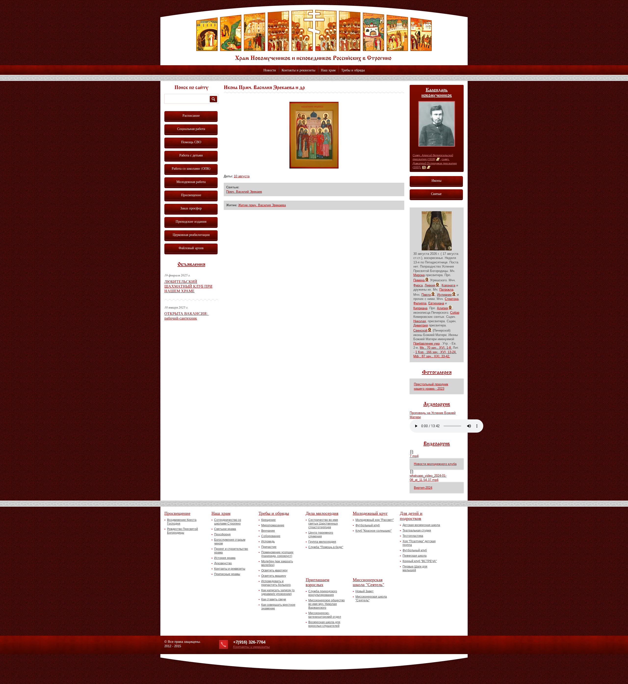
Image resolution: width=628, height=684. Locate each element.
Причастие (268, 547)
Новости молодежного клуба (435, 464)
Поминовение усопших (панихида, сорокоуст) (277, 554)
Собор (454, 312)
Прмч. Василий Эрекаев (244, 192)
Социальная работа (191, 128)
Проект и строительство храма (231, 550)
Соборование (270, 536)
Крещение (268, 520)
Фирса (418, 285)
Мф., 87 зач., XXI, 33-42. (431, 356)
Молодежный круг (370, 513)
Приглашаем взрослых (317, 582)
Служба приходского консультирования (322, 593)
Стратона (451, 299)
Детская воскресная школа (421, 525)
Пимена (419, 280)
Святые (436, 193)
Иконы (436, 180)
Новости (269, 70)
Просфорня (222, 534)
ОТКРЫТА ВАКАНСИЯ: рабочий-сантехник (186, 315)
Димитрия (420, 325)
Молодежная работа (191, 181)
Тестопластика (413, 536)
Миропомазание (272, 525)
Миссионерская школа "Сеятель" (368, 582)
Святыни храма (225, 529)
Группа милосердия (322, 541)
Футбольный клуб (367, 525)
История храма (225, 558)
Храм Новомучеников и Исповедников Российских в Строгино (314, 35)
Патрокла (446, 289)
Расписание (191, 115)
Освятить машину (273, 576)
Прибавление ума (426, 343)
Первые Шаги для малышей (415, 568)
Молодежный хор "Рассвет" (374, 520)
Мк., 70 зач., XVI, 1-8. (436, 347)
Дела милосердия (322, 513)
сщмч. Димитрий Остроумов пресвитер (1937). (435, 163)
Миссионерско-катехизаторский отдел (324, 615)
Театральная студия (417, 530)
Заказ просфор (191, 208)
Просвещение (191, 195)
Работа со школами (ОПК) (191, 168)
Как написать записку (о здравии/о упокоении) (278, 592)
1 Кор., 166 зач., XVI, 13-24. (436, 352)
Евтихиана (436, 303)
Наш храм (328, 70)
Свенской (420, 330)
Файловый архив (191, 247)
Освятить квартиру (274, 570)
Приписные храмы (227, 574)
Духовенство (223, 563)
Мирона (419, 275)
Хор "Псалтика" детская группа (419, 543)
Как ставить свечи (273, 599)
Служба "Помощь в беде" (325, 547)
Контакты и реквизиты (298, 70)
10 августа (241, 176)
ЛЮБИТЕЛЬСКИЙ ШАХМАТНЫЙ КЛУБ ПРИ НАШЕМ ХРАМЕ (188, 286)
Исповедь (268, 541)
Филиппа (419, 303)
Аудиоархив (436, 404)
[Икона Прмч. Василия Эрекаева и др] (314, 167)
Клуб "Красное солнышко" (373, 530)
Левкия (430, 285)
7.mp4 (414, 456)
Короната (448, 285)
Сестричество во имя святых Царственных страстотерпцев (323, 523)
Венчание (268, 530)
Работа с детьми (191, 155)
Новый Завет (364, 591)
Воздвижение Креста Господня (181, 521)
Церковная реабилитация (191, 234)
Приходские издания (191, 221)
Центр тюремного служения (320, 534)
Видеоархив (436, 443)
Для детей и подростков (411, 515)
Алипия (442, 308)
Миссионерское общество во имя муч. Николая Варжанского (326, 604)
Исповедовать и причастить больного (276, 583)
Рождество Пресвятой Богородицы (182, 530)
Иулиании (444, 295)
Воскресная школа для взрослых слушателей (324, 624)
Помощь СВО (191, 142)
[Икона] (424, 167)
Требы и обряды (353, 70)
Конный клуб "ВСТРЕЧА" (420, 561)
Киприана (420, 308)
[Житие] (438, 159)
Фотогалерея (437, 372)
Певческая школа (415, 555)
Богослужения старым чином (229, 541)
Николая (419, 321)
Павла (426, 295)
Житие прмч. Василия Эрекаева (262, 205)
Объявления (191, 264)
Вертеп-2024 (423, 488)
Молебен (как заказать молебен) (277, 563)
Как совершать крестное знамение (278, 606)
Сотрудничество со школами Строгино (227, 521)
